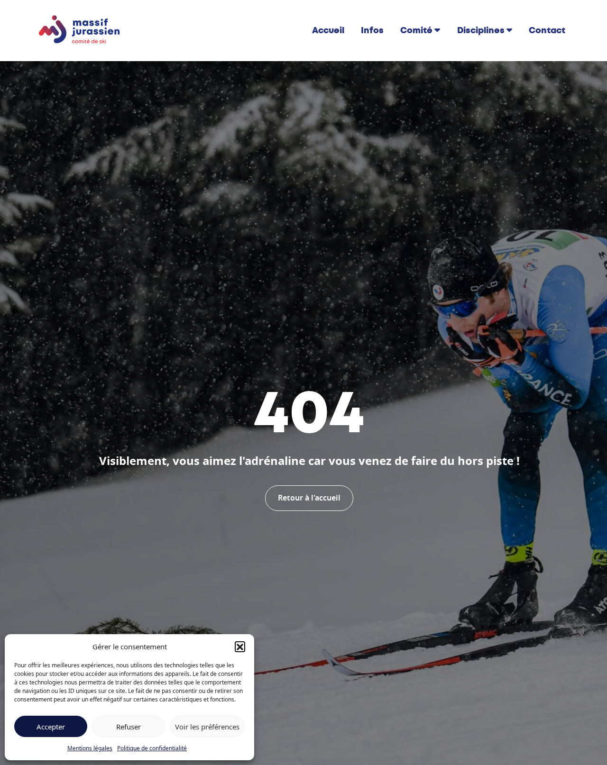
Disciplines (481, 30)
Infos (372, 30)
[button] (240, 646)
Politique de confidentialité (152, 748)
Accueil (328, 30)
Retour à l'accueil (309, 498)
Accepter (51, 726)
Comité (416, 30)
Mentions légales (89, 748)
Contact (547, 30)
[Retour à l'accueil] (79, 30)
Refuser (128, 726)
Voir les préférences (207, 726)
